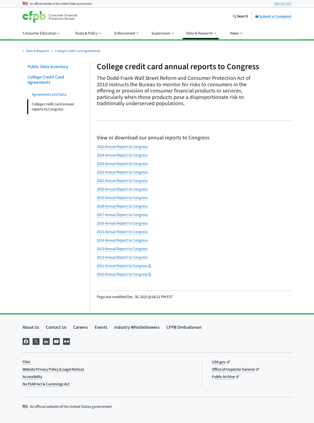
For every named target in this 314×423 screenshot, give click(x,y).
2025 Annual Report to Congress (122, 147)
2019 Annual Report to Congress (122, 198)
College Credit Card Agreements (77, 51)
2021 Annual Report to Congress (122, 181)
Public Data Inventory (48, 67)
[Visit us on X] (36, 341)
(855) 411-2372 (282, 4)
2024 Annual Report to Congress (122, 155)
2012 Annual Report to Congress (122, 257)
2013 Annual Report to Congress (122, 249)
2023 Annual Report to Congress (122, 164)
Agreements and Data (49, 94)
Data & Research (37, 51)
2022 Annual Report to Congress (122, 172)
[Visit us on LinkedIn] (46, 341)
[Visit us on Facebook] (26, 341)
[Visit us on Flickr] (66, 341)
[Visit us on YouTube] (56, 341)
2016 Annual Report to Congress (122, 223)
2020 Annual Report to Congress (122, 189)
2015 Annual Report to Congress (123, 232)
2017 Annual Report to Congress (122, 215)
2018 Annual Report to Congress (122, 206)
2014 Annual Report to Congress (122, 240)
